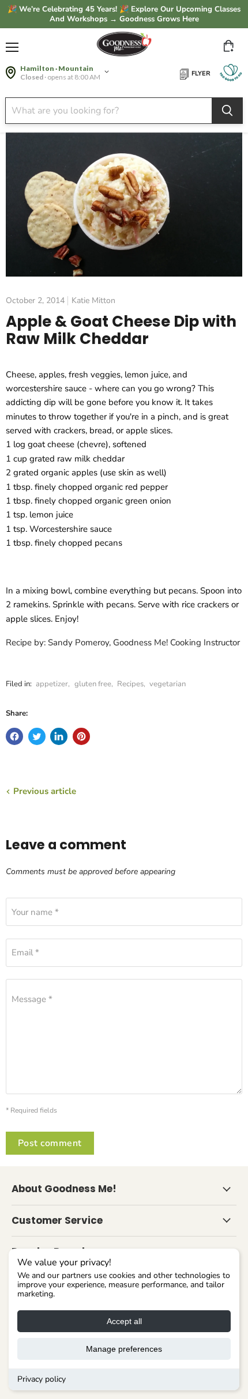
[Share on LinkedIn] (58, 736)
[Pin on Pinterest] (81, 736)
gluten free (92, 684)
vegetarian (167, 684)
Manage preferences (124, 1348)
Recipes (130, 684)
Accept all (124, 1321)
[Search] (227, 110)
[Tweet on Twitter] (37, 736)
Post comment (50, 1143)
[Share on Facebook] (14, 736)
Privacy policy (41, 1379)
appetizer (52, 684)
